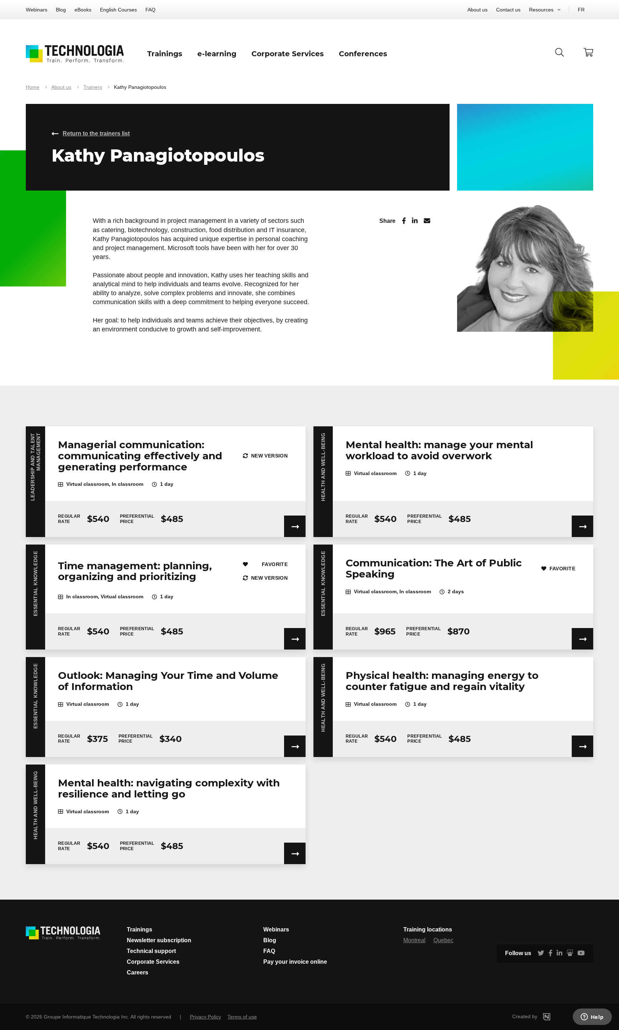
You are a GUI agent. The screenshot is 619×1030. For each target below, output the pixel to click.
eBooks (83, 10)
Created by (525, 1016)
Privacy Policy (205, 1017)
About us (477, 10)
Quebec (443, 940)
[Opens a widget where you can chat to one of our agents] (592, 1017)
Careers (137, 972)
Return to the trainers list (96, 133)
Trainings (139, 929)
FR (581, 10)
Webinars (36, 10)
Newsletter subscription (159, 940)
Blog (61, 10)
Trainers (92, 87)
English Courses (118, 10)
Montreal (414, 940)
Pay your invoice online (295, 962)
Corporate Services (153, 962)
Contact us (508, 10)
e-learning (216, 53)
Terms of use (242, 1017)
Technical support (151, 951)
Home (32, 87)
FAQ (150, 10)
